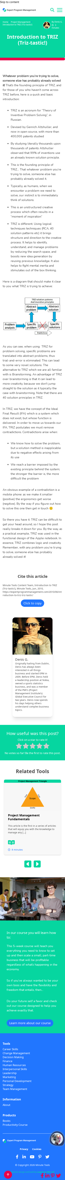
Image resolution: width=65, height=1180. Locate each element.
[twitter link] (58, 1176)
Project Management (20, 22)
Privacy (24, 1149)
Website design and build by (32, 1172)
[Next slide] (37, 864)
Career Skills (10, 1049)
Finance (7, 1061)
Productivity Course (15, 1125)
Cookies (36, 1149)
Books (6, 1121)
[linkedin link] (47, 1176)
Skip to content (9, 2)
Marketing (9, 1077)
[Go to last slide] (27, 864)
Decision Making (13, 1057)
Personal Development (17, 1081)
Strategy (8, 1085)
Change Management (16, 1053)
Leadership (10, 1073)
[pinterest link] (53, 1176)
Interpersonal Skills (15, 1069)
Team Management (15, 1089)
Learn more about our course (30, 1023)
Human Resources (14, 1065)
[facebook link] (42, 1176)
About (6, 1105)
